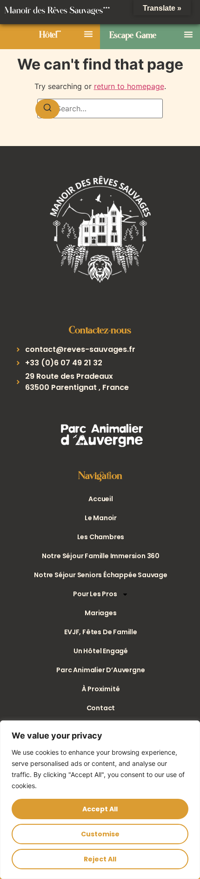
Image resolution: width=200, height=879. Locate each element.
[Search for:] (100, 108)
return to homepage (129, 86)
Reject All (100, 859)
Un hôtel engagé (100, 651)
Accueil (100, 498)
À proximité (101, 689)
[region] (100, 799)
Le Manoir (101, 517)
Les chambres (101, 536)
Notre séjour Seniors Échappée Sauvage (100, 575)
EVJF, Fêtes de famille (100, 632)
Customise (100, 834)
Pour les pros (95, 594)
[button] (88, 34)
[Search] (47, 109)
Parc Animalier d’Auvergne (100, 670)
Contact (101, 708)
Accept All (100, 809)
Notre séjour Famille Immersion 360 (101, 556)
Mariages (100, 613)
